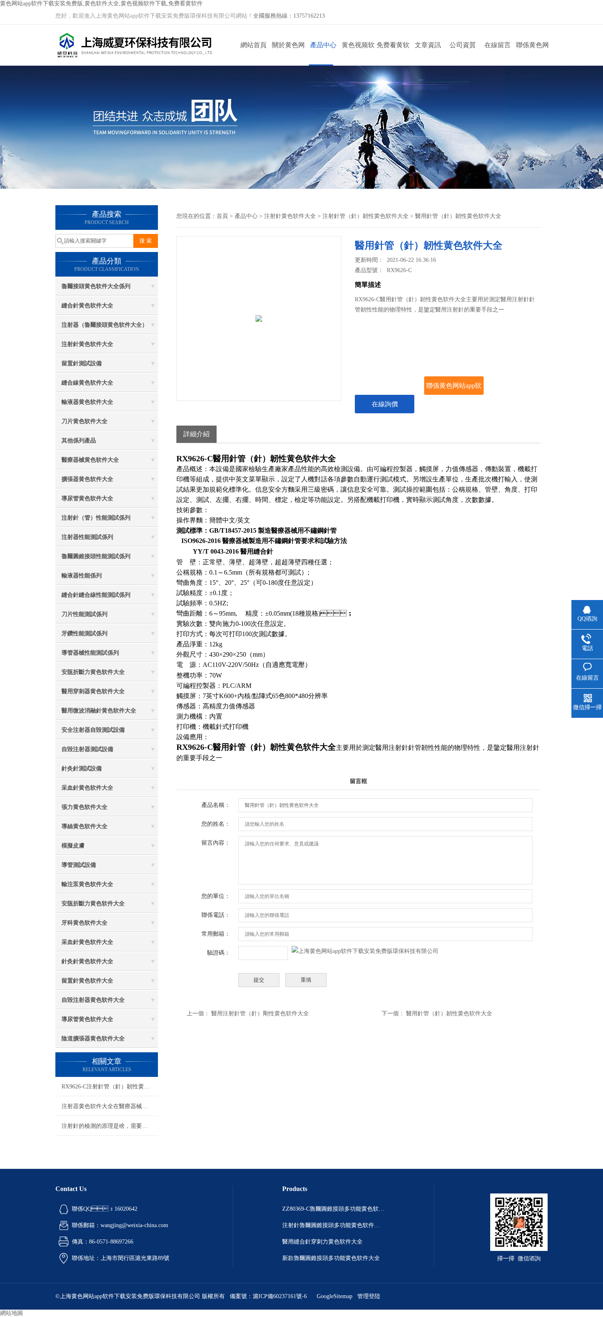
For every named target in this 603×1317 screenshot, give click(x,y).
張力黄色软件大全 (84, 807)
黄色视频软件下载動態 (358, 53)
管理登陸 (368, 1296)
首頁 (222, 216)
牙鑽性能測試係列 (84, 633)
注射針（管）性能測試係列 (96, 518)
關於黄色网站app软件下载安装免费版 (288, 53)
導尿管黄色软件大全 (87, 498)
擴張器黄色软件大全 (87, 479)
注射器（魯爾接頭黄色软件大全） (105, 325)
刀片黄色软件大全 (84, 421)
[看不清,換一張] (365, 951)
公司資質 (463, 44)
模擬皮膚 (73, 846)
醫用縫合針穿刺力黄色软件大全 (322, 1242)
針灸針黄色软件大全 (87, 961)
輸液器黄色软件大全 (87, 402)
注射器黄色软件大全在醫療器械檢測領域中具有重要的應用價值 (110, 1106)
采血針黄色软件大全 (87, 788)
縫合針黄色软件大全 (87, 305)
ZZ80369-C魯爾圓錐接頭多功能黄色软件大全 (333, 1209)
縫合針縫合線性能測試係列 (96, 595)
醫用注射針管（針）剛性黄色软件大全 (260, 1013)
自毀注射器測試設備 (87, 749)
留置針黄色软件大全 (87, 981)
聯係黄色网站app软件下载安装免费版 (532, 53)
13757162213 (309, 16)
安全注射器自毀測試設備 (93, 730)
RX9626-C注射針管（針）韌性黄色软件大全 (110, 1086)
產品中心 (323, 44)
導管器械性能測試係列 (90, 653)
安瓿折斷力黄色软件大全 (93, 672)
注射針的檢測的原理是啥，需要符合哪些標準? (110, 1126)
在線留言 (497, 44)
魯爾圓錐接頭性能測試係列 (96, 556)
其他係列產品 (79, 440)
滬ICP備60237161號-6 (280, 1296)
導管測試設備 (79, 865)
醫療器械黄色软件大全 (90, 460)
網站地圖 (11, 1313)
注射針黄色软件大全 (87, 344)
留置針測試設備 (82, 363)
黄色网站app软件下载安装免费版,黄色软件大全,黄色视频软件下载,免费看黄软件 (101, 3)
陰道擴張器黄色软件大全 (93, 1038)
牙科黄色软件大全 (84, 923)
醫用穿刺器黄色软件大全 (93, 691)
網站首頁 (253, 44)
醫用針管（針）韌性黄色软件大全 (449, 1013)
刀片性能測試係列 (84, 614)
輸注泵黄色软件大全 (87, 884)
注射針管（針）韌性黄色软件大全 (365, 216)
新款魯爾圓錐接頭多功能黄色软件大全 (331, 1258)
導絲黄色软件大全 (84, 826)
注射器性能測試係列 (87, 537)
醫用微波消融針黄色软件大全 (99, 711)
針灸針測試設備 (82, 768)
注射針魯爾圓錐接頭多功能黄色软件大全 (333, 1225)
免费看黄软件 (393, 53)
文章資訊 (428, 44)
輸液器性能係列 (82, 576)
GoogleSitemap (334, 1296)
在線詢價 (385, 404)
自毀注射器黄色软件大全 (93, 1000)
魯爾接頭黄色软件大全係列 (96, 286)
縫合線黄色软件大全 (87, 383)
